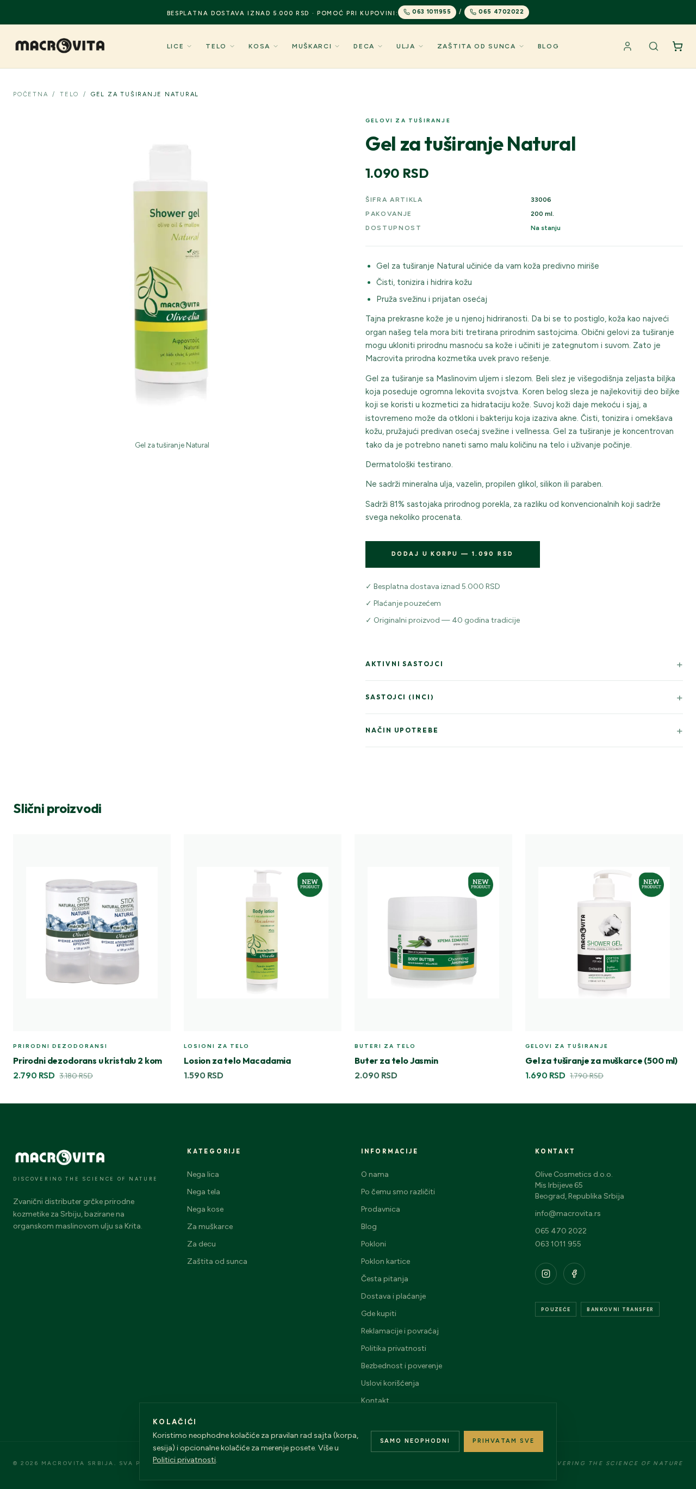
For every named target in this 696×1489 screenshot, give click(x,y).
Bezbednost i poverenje (401, 1365)
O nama (375, 1174)
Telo (216, 46)
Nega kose (205, 1209)
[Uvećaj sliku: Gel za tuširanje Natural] (172, 275)
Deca (364, 46)
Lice (175, 46)
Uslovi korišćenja (390, 1383)
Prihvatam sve (504, 1440)
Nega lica (203, 1174)
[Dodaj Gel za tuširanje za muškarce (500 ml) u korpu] (669, 848)
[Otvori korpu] (677, 46)
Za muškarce (210, 1226)
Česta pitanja (384, 1278)
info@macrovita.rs (568, 1213)
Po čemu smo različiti (398, 1191)
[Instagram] (546, 1274)
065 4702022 (501, 11)
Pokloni (373, 1244)
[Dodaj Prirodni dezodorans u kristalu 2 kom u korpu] (156, 848)
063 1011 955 (558, 1244)
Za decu (201, 1244)
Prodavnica (380, 1209)
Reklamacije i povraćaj (400, 1331)
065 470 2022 (561, 1231)
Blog (549, 46)
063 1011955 (431, 11)
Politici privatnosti (184, 1460)
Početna (30, 94)
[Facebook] (574, 1274)
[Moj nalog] (627, 46)
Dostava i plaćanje (393, 1296)
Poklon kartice (385, 1261)
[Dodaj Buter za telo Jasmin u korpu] (498, 848)
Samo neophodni (415, 1440)
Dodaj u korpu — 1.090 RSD (452, 553)
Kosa (259, 46)
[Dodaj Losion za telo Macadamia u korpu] (327, 848)
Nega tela (203, 1191)
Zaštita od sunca (476, 46)
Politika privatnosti (393, 1348)
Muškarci (312, 46)
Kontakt (375, 1400)
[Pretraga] (653, 46)
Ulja (405, 46)
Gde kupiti (378, 1313)
